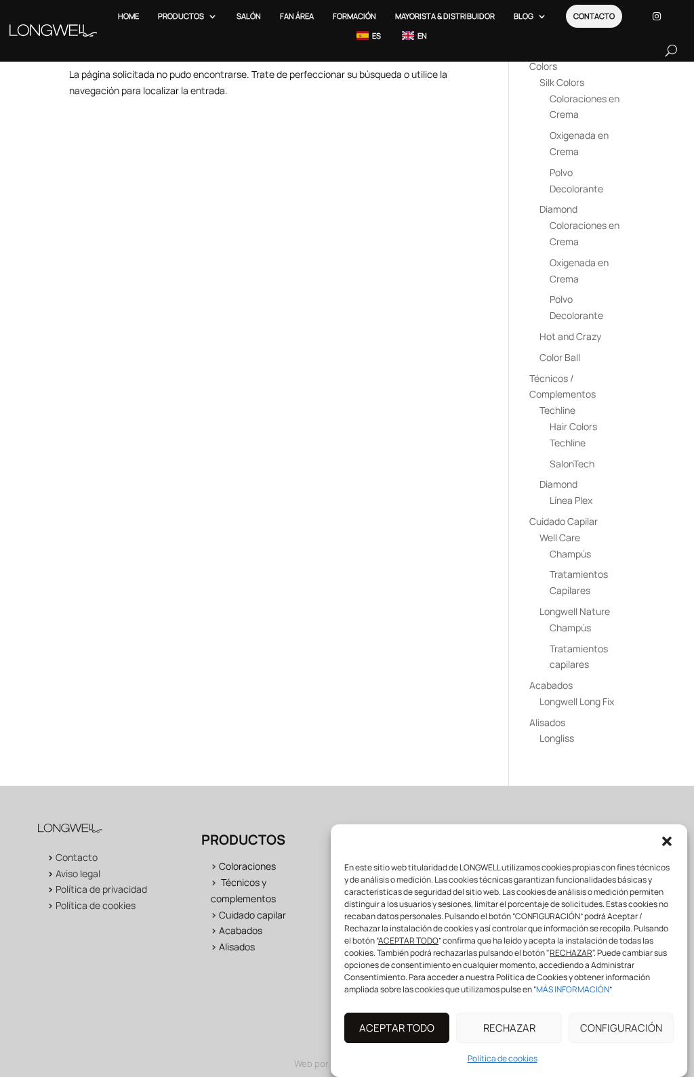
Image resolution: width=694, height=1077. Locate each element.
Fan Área (297, 16)
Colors (543, 66)
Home (128, 16)
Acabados (551, 685)
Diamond (558, 209)
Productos (181, 16)
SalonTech (572, 463)
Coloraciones (247, 866)
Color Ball (559, 357)
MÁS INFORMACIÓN (572, 989)
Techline (557, 410)
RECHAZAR (509, 1028)
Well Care (559, 537)
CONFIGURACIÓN (621, 1028)
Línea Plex (571, 500)
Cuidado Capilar (563, 521)
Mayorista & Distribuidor (445, 16)
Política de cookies (502, 1058)
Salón (249, 16)
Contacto (594, 16)
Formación (354, 16)
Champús (570, 553)
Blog (523, 16)
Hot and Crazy (570, 336)
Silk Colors (561, 82)
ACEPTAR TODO (396, 1028)
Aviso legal (78, 873)
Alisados (547, 722)
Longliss (556, 738)
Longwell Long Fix (576, 701)
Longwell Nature (574, 611)
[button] (667, 841)
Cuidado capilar (252, 914)
